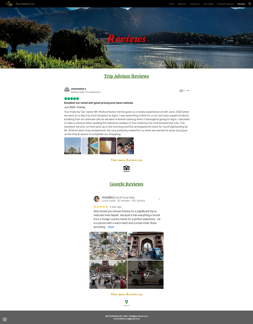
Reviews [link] (241, 4)
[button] (250, 4)
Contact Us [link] (195, 4)
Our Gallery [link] (208, 4)
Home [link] (172, 4)
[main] (126, 38)
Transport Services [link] (225, 4)
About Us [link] (182, 4)
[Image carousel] (126, 121)
